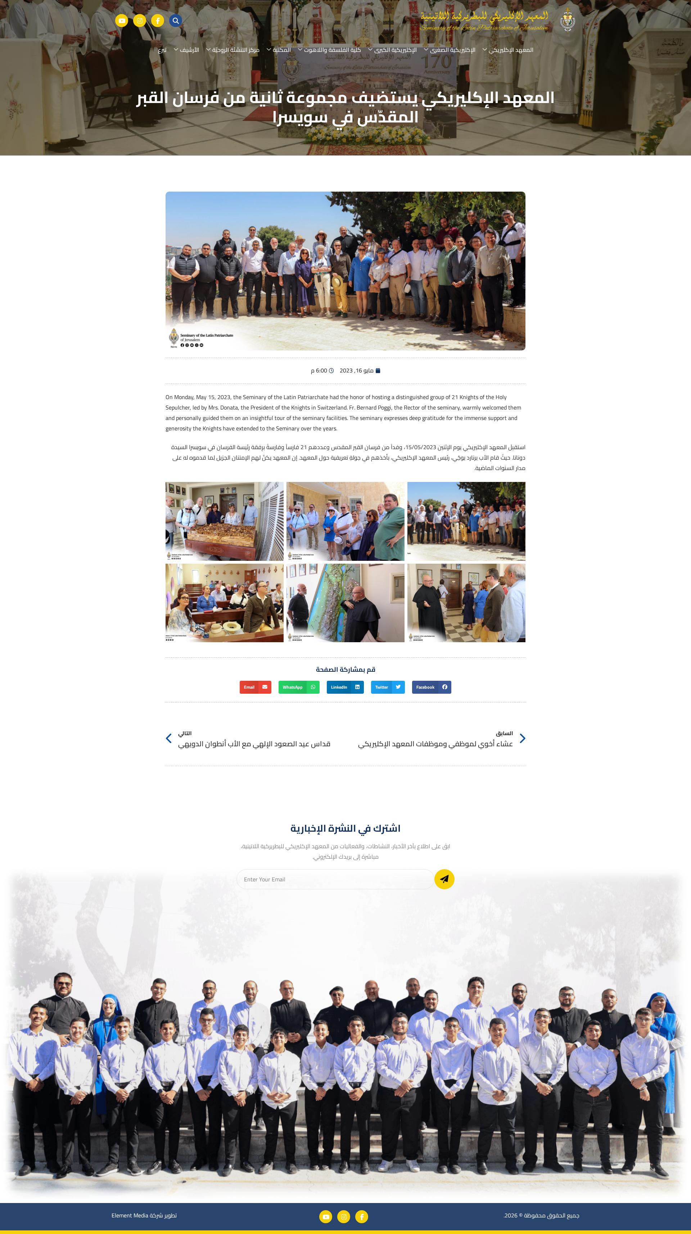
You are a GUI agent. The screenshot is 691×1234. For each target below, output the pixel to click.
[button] (431, 687)
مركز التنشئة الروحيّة (235, 49)
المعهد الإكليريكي (511, 49)
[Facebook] (157, 20)
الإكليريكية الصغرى (452, 49)
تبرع (162, 49)
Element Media (130, 1215)
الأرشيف (189, 49)
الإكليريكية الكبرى (395, 49)
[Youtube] (121, 20)
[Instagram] (139, 20)
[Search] (175, 20)
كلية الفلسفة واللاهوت (332, 49)
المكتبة (282, 49)
